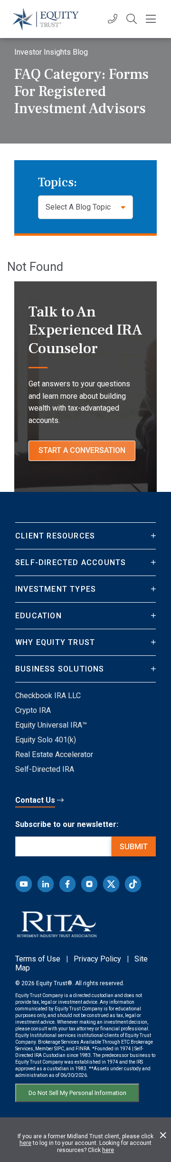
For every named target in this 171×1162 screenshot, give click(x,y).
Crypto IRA (33, 710)
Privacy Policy (97, 958)
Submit (134, 846)
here (25, 1143)
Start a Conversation (81, 450)
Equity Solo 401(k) (45, 739)
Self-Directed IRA (44, 769)
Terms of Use (37, 958)
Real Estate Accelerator (54, 754)
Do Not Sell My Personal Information (77, 1092)
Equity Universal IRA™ (51, 725)
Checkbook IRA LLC (48, 695)
